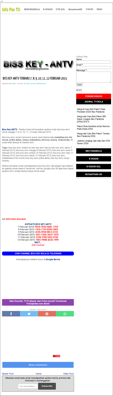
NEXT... (37, 242)
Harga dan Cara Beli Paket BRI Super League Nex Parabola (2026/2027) (91, 119)
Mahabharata (41, 83)
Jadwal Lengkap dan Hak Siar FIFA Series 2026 (93, 142)
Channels (33, 83)
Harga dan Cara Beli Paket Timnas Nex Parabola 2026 (93, 134)
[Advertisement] (56, 34)
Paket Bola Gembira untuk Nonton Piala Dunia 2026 (93, 127)
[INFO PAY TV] (13, 9)
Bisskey (26, 83)
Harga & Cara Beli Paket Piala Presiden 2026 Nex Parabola (91, 110)
